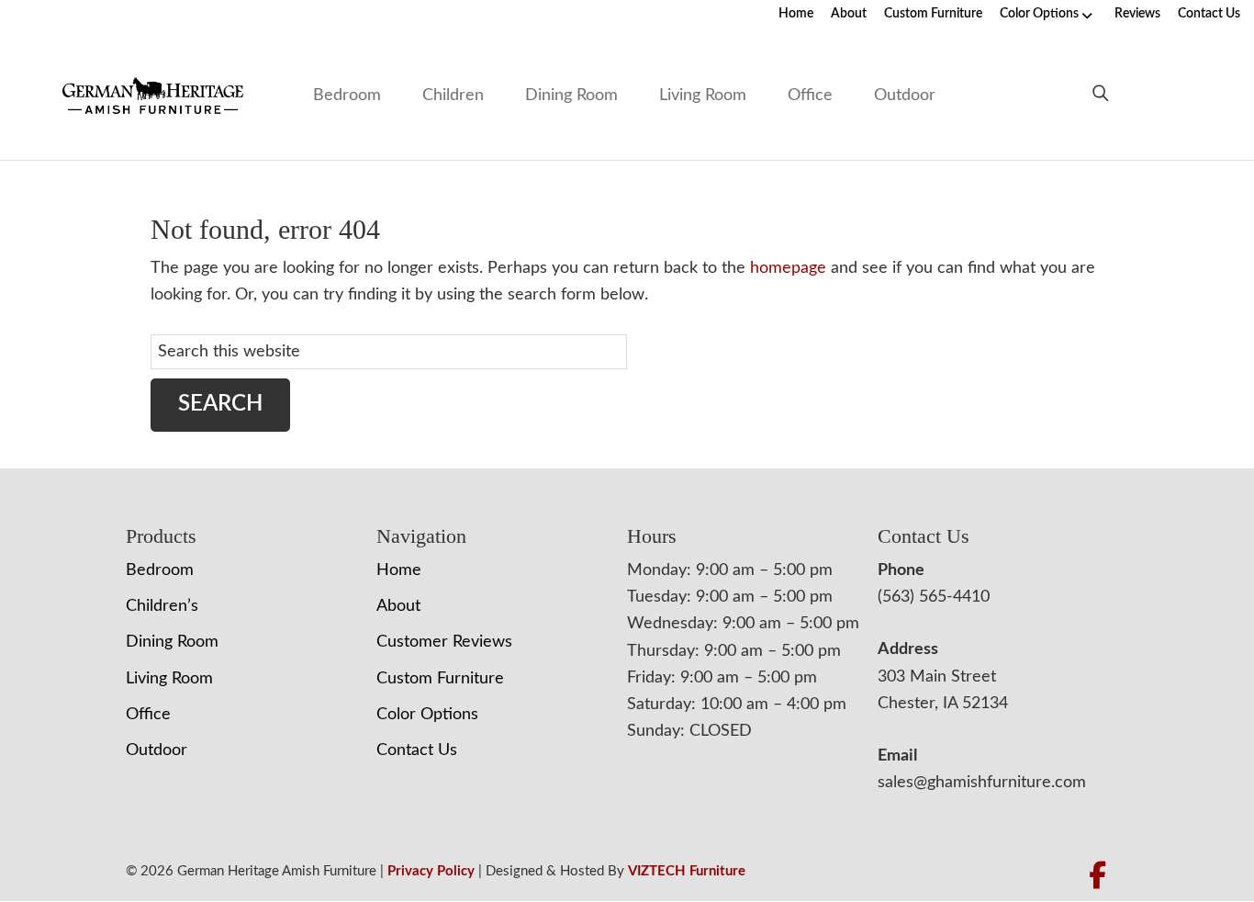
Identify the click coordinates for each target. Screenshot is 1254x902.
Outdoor (904, 95)
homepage (788, 268)
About (849, 13)
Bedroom (347, 95)
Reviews (1137, 13)
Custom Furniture (933, 13)
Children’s (162, 606)
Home (795, 13)
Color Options (1039, 13)
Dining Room (571, 95)
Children (453, 95)
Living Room (702, 95)
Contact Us (1209, 13)
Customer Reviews (444, 642)
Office (810, 95)
